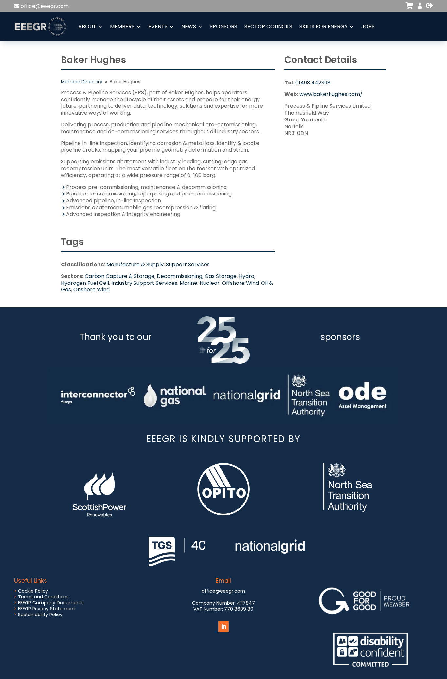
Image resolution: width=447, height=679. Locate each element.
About (87, 26)
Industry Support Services (144, 283)
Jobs (368, 26)
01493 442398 (313, 82)
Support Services (188, 264)
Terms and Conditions (43, 597)
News (188, 26)
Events (158, 26)
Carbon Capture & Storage (119, 276)
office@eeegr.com (45, 6)
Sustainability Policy (40, 614)
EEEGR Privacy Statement (46, 608)
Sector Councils (268, 26)
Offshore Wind (240, 283)
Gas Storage (221, 276)
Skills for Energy (323, 26)
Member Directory (81, 81)
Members (122, 26)
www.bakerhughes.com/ (331, 94)
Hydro (246, 276)
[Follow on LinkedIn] (223, 626)
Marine (188, 283)
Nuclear (210, 283)
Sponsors (223, 26)
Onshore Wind (91, 289)
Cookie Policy (33, 591)
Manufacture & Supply (135, 264)
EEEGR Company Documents (51, 602)
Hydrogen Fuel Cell (85, 283)
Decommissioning (179, 276)
